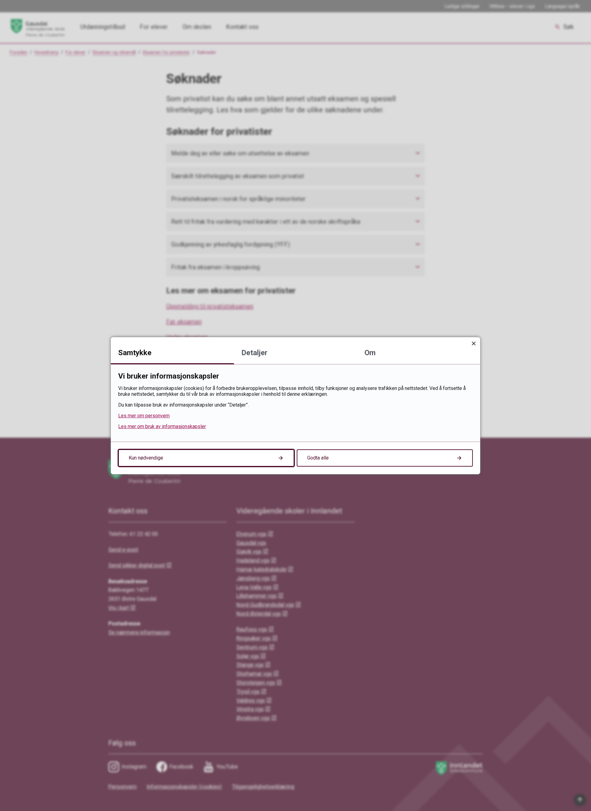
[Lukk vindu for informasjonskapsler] (474, 344)
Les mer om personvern (144, 416)
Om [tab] (370, 352)
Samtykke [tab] (134, 352)
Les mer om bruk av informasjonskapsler (162, 426)
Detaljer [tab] (254, 352)
